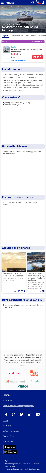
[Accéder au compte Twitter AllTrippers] (22, 415)
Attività (20, 7)
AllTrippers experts (11, 431)
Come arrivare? (30, 36)
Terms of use (8, 436)
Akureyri (13, 7)
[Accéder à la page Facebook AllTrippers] (7, 415)
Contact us (7, 400)
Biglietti (5, 36)
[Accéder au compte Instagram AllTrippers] (14, 415)
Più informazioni (16, 36)
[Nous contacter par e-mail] (38, 415)
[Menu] (2, 2)
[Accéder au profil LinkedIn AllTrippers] (30, 415)
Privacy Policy (8, 441)
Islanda (7, 7)
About (5, 420)
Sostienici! (7, 426)
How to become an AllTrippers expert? (18, 406)
